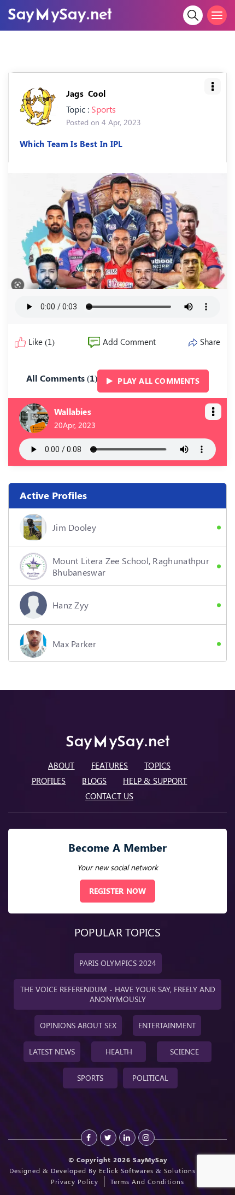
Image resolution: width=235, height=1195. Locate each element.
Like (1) (41, 341)
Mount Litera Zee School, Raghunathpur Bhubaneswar (130, 566)
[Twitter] (108, 1137)
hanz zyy (70, 605)
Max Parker (74, 643)
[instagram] (146, 1137)
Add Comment (129, 341)
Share (210, 341)
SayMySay (150, 1159)
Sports (103, 109)
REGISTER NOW (117, 891)
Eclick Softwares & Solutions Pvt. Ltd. (162, 1170)
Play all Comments (157, 381)
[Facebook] (89, 1137)
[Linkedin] (127, 1137)
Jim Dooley (74, 527)
